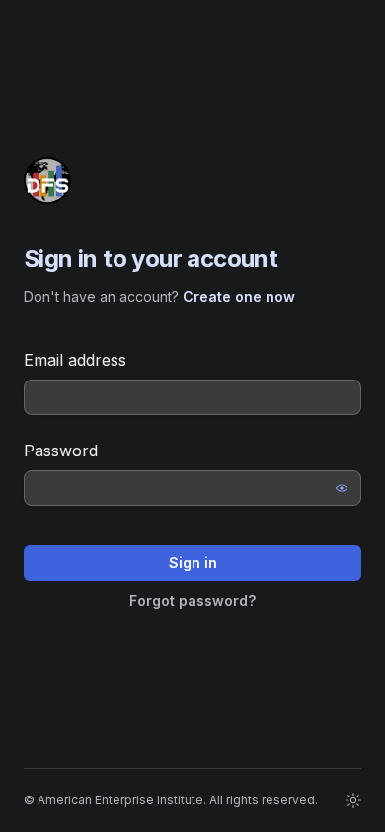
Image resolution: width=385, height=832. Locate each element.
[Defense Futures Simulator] (47, 180)
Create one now (239, 296)
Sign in (193, 562)
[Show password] (341, 488)
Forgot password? (192, 600)
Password (61, 450)
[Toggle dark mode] (353, 800)
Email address (75, 360)
